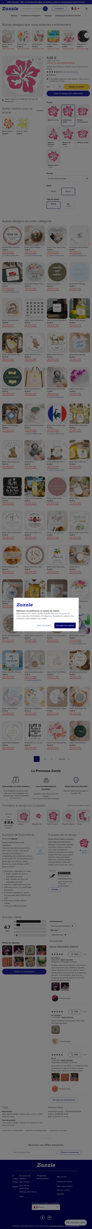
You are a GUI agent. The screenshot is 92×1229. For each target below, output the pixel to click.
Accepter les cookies (65, 625)
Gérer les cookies (44, 625)
